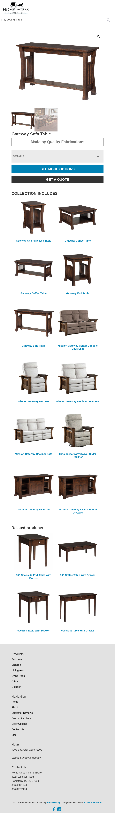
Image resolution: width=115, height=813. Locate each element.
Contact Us (18, 729)
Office (15, 681)
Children (16, 664)
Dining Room (19, 670)
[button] (98, 36)
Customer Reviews (22, 712)
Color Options (19, 723)
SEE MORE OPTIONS (58, 169)
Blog (14, 735)
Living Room (19, 676)
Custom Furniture (21, 718)
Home (15, 701)
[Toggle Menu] (110, 8)
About (15, 707)
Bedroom (17, 659)
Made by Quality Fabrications (57, 142)
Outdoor (16, 686)
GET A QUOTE (57, 179)
